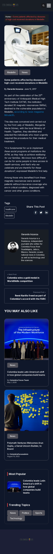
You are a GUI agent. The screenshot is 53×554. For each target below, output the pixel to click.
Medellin (9, 215)
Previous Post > (39, 292)
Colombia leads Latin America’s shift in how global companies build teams (34, 486)
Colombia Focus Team (19, 380)
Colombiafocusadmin (19, 454)
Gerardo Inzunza (15, 89)
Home (8, 16)
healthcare (10, 209)
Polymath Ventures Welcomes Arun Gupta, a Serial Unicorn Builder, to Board (25, 446)
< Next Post (12, 274)
